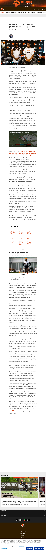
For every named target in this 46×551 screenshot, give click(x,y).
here (13, 410)
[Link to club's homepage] (2, 9)
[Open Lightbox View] (23, 269)
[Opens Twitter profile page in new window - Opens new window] (14, 37)
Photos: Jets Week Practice (18, 252)
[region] (23, 545)
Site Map (23, 537)
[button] (23, 138)
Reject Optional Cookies (39, 548)
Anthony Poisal (16, 34)
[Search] (42, 9)
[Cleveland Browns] (23, 525)
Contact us (23, 535)
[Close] (44, 540)
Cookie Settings (4, 548)
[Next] (28, 274)
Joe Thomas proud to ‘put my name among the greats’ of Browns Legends (29, 232)
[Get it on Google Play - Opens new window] (27, 520)
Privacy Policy (23, 531)
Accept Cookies (29, 548)
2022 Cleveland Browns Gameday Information (29, 241)
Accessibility (23, 533)
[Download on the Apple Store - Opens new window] (19, 520)
